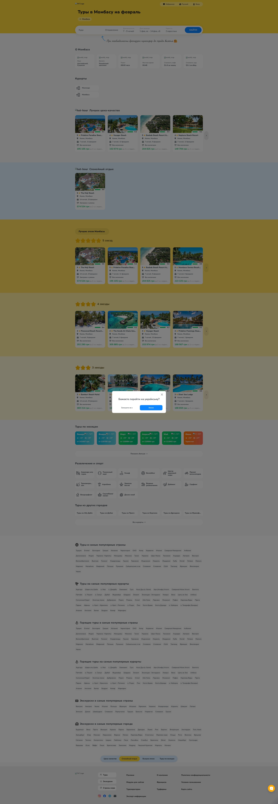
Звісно (151, 408)
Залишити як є (127, 408)
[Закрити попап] (162, 394)
